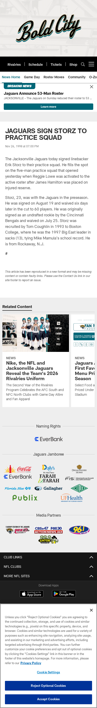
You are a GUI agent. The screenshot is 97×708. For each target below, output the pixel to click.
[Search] (83, 64)
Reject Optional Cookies (48, 685)
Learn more (48, 106)
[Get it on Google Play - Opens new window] (64, 596)
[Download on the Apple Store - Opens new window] (31, 594)
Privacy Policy (30, 663)
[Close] (91, 87)
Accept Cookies (48, 699)
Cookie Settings (48, 672)
